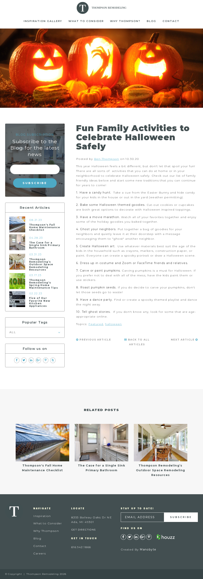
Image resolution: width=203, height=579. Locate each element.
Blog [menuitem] (151, 21)
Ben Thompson (106, 159)
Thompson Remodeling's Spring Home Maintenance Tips (43, 284)
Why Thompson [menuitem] (46, 531)
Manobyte (148, 549)
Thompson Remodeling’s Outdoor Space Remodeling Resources (41, 264)
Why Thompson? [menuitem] (125, 21)
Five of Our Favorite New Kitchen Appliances (39, 302)
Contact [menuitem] (171, 21)
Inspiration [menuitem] (42, 516)
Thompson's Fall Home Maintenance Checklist (44, 227)
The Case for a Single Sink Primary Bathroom (44, 245)
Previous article (95, 339)
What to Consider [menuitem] (86, 21)
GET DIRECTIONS (83, 529)
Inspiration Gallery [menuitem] (43, 21)
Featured (95, 324)
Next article (183, 339)
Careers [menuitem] (39, 553)
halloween (113, 324)
